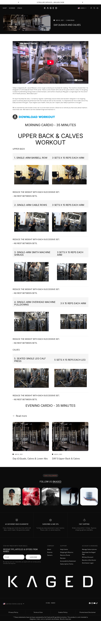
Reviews (62, 558)
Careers (49, 555)
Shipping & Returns (66, 552)
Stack (19, 8)
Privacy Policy (13, 612)
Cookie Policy (62, 612)
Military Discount (87, 557)
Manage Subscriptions (89, 549)
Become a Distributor (89, 560)
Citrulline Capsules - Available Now (50, 2)
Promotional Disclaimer (88, 612)
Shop (5, 8)
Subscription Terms (66, 564)
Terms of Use (38, 612)
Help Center (64, 549)
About (49, 549)
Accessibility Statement (68, 561)
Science (12, 8)
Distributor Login (88, 563)
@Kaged (57, 481)
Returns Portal (65, 555)
